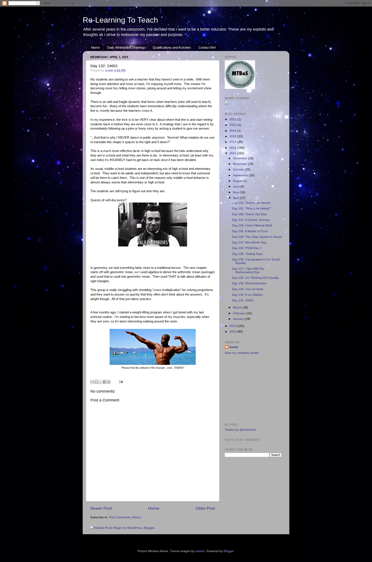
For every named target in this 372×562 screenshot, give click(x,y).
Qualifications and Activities (172, 47)
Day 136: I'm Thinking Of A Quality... (256, 277)
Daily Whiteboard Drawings (126, 47)
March (237, 307)
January (239, 318)
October (239, 169)
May (236, 192)
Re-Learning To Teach (120, 19)
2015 (233, 153)
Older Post (205, 508)
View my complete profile (242, 353)
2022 (233, 119)
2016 (233, 147)
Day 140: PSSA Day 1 (247, 248)
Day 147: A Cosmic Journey (251, 219)
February (239, 313)
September (241, 175)
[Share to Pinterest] (109, 382)
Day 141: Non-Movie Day (249, 242)
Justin (233, 347)
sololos (200, 551)
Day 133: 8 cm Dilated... (248, 294)
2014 (233, 326)
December (240, 158)
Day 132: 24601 (243, 300)
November (240, 164)
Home (95, 47)
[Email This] (92, 382)
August (238, 181)
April (236, 198)
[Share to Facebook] (104, 382)
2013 (233, 331)
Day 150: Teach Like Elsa (249, 214)
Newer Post (101, 508)
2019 (233, 130)
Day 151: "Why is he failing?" (251, 208)
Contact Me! (207, 47)
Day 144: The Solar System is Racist (257, 236)
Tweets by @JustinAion (240, 429)
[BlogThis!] (96, 382)
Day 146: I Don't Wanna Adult (252, 225)
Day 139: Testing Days (247, 253)
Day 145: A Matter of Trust (250, 231)
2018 (233, 136)
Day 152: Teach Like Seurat (251, 202)
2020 (233, 125)
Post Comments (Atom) (125, 517)
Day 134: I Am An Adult (247, 289)
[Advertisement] (252, 388)
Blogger (228, 551)
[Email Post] (120, 381)
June (236, 186)
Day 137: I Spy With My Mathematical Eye (248, 270)
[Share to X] (100, 382)
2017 (233, 142)
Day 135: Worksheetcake (249, 283)
